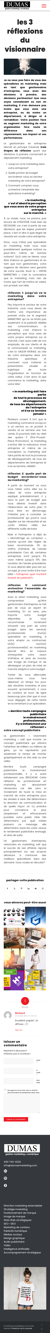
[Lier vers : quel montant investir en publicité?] (35, 938)
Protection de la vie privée (22, 1328)
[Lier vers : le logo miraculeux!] (35, 917)
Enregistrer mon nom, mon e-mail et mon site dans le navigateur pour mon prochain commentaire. (23, 1092)
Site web (38, 1081)
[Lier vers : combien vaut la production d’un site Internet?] (14, 938)
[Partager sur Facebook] (7, 889)
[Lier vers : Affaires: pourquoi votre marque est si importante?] (35, 979)
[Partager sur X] (14, 889)
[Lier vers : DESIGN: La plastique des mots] (14, 979)
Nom (38, 1061)
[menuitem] (42, 5)
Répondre (18, 1030)
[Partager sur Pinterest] (21, 889)
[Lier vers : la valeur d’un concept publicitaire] (14, 959)
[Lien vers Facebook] (42, 1325)
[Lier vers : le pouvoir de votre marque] (35, 959)
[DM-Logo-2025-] (17, 5)
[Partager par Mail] (35, 889)
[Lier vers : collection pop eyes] (14, 917)
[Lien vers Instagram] (42, 889)
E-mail (38, 1072)
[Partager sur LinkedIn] (28, 889)
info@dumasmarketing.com (20, 1165)
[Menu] (42, 5)
